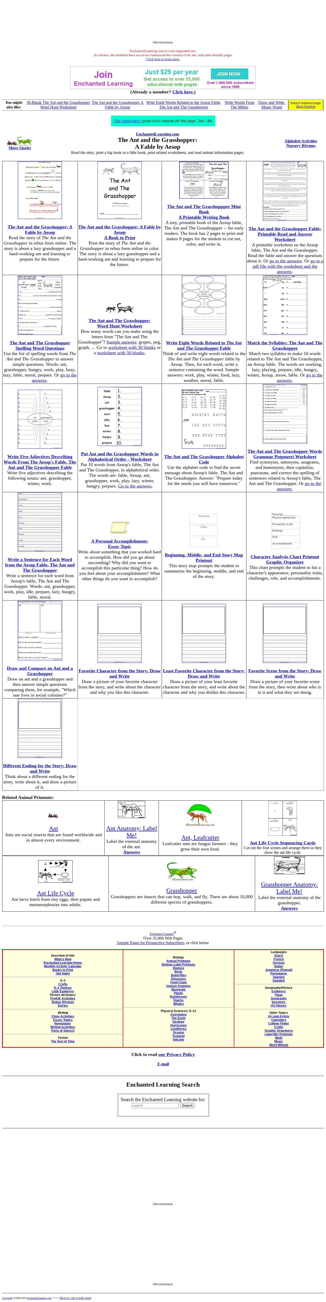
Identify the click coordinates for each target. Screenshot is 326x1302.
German (278, 963)
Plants (178, 993)
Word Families (306, 106)
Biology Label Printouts (178, 964)
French (279, 959)
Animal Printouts (178, 961)
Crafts (62, 984)
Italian (278, 966)
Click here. (183, 91)
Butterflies (178, 975)
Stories (63, 1005)
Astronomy (178, 1014)
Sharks (178, 1000)
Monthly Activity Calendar (63, 966)
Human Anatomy (178, 986)
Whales (178, 1004)
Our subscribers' (127, 121)
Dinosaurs (178, 979)
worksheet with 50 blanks (120, 352)
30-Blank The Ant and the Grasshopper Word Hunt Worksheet (58, 104)
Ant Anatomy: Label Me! (131, 831)
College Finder (278, 1023)
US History (279, 1005)
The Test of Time (63, 1041)
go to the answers (285, 260)
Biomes (178, 968)
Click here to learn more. (163, 59)
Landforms (178, 1029)
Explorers (278, 991)
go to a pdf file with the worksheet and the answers (288, 266)
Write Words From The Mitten (239, 104)
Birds (178, 972)
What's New (62, 959)
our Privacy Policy (176, 1054)
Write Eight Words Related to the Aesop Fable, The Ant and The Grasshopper (183, 104)
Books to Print (62, 970)
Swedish (279, 980)
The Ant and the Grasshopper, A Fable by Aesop (118, 104)
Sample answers (121, 342)
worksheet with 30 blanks (132, 347)
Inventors (279, 1002)
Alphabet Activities (300, 141)
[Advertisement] (163, 21)
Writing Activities (62, 1027)
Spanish (278, 977)
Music (278, 1041)
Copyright (7, 1298)
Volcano (178, 1039)
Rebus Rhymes (63, 1002)
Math (278, 1038)
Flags (279, 995)
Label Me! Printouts (279, 1034)
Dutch (278, 955)
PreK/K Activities (62, 998)
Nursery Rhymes (301, 145)
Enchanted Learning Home (63, 963)
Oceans (178, 1032)
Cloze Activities (62, 1016)
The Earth (178, 1018)
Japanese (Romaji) (278, 970)
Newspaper (63, 1023)
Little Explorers (63, 991)
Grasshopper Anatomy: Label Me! (289, 888)
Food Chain (178, 982)
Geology (178, 1022)
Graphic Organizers (279, 1030)
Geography (279, 998)
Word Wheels (278, 1045)
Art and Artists (278, 1016)
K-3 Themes (63, 988)
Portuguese (278, 973)
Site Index (63, 973)
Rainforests (178, 997)
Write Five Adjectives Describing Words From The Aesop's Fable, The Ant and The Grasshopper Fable (40, 462)
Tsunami (178, 1036)
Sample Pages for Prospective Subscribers (150, 943)
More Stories (20, 148)
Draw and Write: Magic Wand (271, 104)
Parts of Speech (62, 1030)
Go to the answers (135, 486)
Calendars (278, 1020)
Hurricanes (178, 1025)
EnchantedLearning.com (157, 134)
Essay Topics (63, 1020)
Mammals (178, 989)
